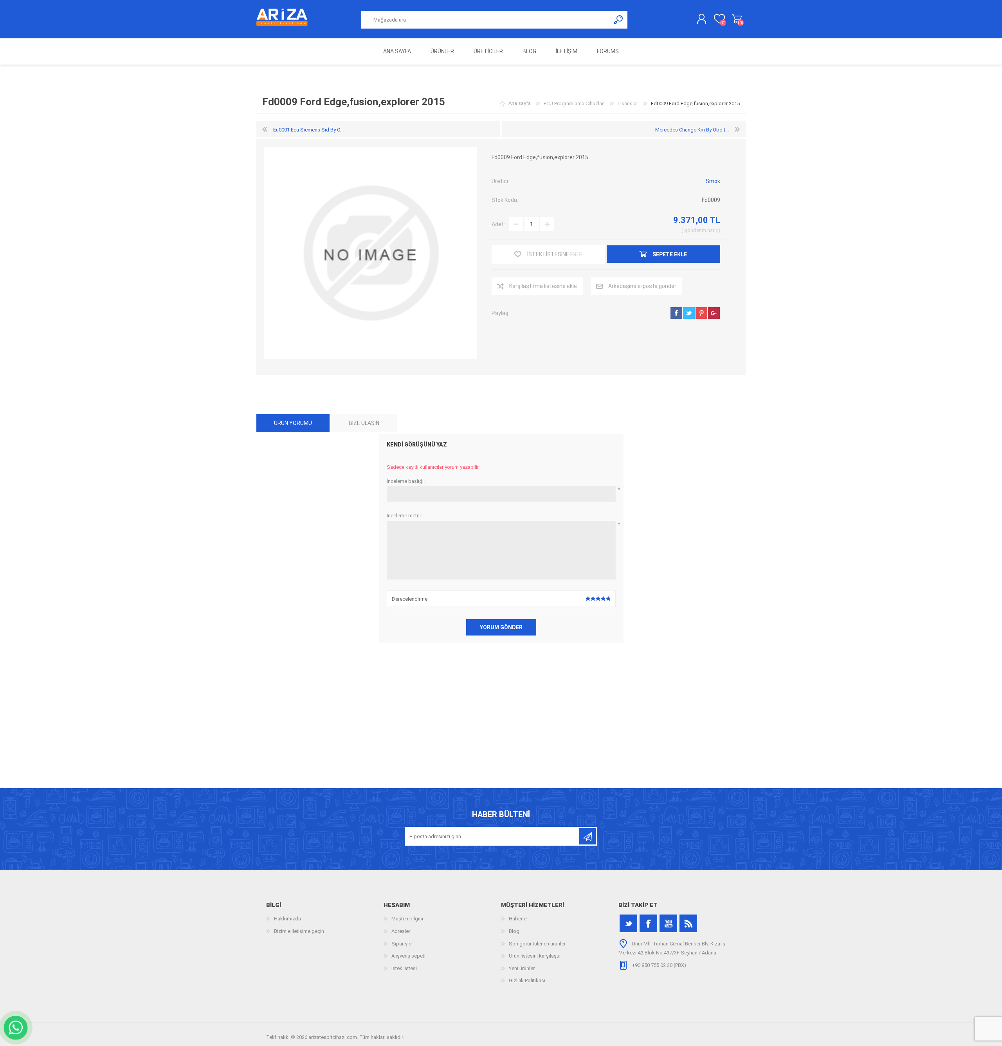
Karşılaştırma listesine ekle (543, 286)
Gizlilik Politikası (527, 980)
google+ (714, 313)
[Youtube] (668, 923)
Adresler (400, 931)
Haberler (518, 919)
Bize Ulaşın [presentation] (364, 423)
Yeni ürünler (522, 968)
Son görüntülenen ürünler (537, 944)
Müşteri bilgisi (407, 919)
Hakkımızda (287, 919)
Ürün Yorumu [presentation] (293, 423)
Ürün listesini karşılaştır (535, 956)
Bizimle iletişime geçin (299, 931)
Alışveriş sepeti (737, 19)
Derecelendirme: (410, 599)
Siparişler (402, 944)
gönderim (695, 230)
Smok (713, 181)
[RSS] (688, 923)
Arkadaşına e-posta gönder (642, 286)
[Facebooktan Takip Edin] (648, 923)
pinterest (701, 313)
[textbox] (485, 20)
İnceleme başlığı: (406, 481)
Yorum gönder (501, 627)
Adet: (498, 224)
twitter (689, 313)
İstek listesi (404, 968)
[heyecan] (628, 923)
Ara (618, 20)
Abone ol (587, 836)
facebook (676, 313)
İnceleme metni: (404, 515)
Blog (514, 931)
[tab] (293, 423)
